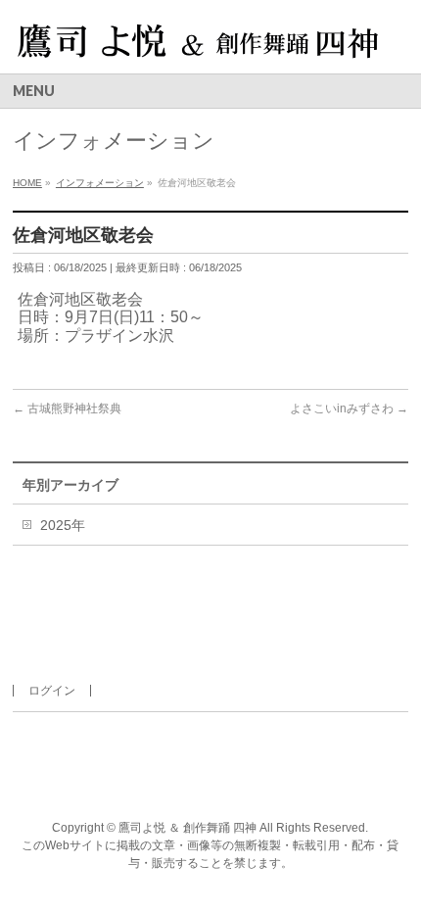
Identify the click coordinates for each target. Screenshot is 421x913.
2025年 (62, 525)
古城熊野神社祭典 (67, 408)
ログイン (51, 690)
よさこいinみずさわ (349, 408)
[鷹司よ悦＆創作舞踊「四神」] (197, 41)
